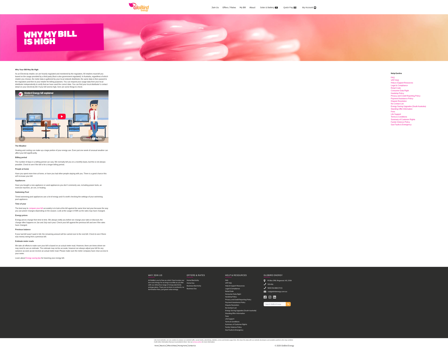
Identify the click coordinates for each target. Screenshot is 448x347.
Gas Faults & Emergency (401, 125)
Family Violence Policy (400, 122)
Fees (393, 112)
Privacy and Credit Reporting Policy (405, 96)
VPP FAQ (395, 80)
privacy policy (197, 342)
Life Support (396, 114)
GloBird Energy (139, 7)
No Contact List (397, 104)
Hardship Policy (397, 93)
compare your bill (36, 208)
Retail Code (396, 88)
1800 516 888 (272, 288)
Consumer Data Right (400, 91)
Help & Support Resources (402, 83)
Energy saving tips (33, 258)
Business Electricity (194, 286)
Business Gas (192, 289)
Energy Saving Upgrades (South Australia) (408, 106)
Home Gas (190, 283)
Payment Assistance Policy (402, 99)
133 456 (270, 284)
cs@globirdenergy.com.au (277, 292)
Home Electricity (193, 280)
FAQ (393, 78)
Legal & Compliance (399, 85)
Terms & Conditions (399, 117)
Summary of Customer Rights (403, 119)
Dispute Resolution (399, 101)
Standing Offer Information (401, 109)
